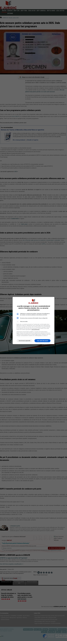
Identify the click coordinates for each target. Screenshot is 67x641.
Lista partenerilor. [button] (35, 329)
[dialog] (33, 320)
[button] (33, 321)
